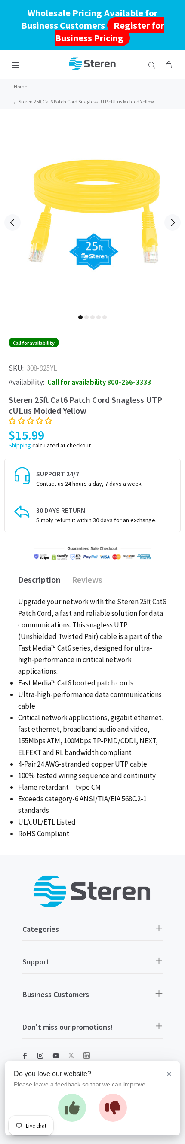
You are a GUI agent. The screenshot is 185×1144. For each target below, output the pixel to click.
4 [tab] (98, 317)
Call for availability (34, 343)
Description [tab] (39, 579)
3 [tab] (92, 317)
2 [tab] (86, 317)
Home (20, 86)
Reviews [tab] (87, 579)
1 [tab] (80, 317)
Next (172, 222)
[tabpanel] (92, 216)
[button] (30, 421)
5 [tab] (104, 317)
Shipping (20, 445)
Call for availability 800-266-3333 (99, 382)
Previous (12, 222)
